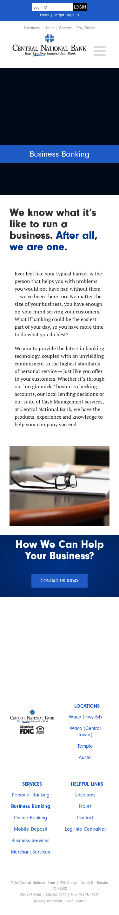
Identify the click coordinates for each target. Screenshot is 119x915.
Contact (85, 818)
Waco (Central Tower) (85, 731)
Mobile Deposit (30, 829)
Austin (85, 757)
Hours (85, 806)
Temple (85, 746)
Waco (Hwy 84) (85, 717)
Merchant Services (30, 852)
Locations (85, 795)
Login (80, 7)
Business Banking (30, 806)
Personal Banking (31, 795)
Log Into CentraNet (85, 829)
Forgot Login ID (66, 15)
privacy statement (48, 901)
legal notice (75, 901)
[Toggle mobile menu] (101, 51)
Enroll (44, 15)
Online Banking (30, 818)
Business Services (30, 840)
